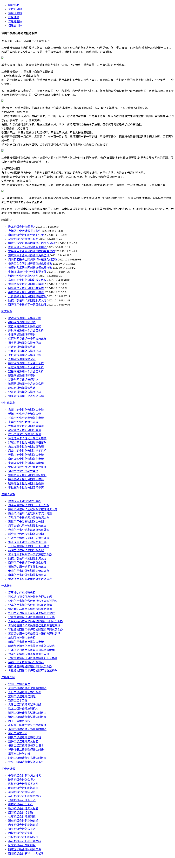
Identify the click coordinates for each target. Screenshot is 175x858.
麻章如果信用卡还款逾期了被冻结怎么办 (32, 509)
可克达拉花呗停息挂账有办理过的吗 (30, 596)
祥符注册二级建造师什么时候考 (27, 749)
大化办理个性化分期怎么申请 (26, 426)
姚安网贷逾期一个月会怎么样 (26, 363)
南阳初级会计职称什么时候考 (26, 234)
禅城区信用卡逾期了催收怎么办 (27, 566)
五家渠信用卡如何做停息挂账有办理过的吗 (34, 633)
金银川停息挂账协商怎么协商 (26, 662)
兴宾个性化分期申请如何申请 (26, 417)
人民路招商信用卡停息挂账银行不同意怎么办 (35, 621)
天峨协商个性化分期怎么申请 (26, 454)
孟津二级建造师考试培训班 (24, 704)
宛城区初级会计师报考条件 (25, 230)
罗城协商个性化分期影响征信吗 (27, 442)
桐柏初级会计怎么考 (20, 804)
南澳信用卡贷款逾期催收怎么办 (27, 574)
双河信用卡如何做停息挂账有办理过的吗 (32, 600)
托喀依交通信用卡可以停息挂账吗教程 (31, 650)
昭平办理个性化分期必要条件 (26, 288)
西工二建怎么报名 (19, 721)
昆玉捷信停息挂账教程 (22, 592)
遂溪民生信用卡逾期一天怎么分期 (28, 505)
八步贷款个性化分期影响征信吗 (27, 296)
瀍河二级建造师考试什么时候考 (27, 716)
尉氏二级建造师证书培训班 (24, 737)
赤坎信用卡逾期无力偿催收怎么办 (28, 517)
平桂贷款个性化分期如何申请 (26, 292)
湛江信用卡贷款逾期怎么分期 (26, 521)
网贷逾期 (13, 5)
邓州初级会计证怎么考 (22, 800)
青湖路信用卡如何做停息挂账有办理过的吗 (34, 625)
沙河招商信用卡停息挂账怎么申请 (28, 654)
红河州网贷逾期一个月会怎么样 (27, 338)
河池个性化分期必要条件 (23, 275)
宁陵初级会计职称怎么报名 (24, 775)
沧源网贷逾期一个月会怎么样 (26, 383)
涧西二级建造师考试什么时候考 (27, 712)
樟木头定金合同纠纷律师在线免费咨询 (31, 243)
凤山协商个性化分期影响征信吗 (27, 450)
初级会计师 (15, 25)
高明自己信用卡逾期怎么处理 (26, 550)
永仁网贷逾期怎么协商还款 (24, 355)
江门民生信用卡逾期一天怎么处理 (28, 546)
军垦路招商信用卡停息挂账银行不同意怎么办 (35, 629)
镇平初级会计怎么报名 (22, 828)
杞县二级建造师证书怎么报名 (26, 745)
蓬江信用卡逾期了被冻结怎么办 (27, 542)
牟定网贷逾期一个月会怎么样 (26, 367)
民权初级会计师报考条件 (23, 783)
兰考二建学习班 (17, 733)
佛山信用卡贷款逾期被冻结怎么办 (28, 570)
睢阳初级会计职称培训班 (23, 787)
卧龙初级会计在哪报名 (22, 226)
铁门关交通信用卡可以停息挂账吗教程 (31, 613)
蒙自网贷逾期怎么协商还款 (24, 326)
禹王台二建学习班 (19, 753)
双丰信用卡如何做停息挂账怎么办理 (30, 605)
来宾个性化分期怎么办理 (23, 422)
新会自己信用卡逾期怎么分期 (26, 534)
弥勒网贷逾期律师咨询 (22, 322)
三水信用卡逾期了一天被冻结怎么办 (30, 554)
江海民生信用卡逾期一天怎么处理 (28, 538)
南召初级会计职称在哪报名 (24, 841)
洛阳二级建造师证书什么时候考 (27, 729)
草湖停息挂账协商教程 (22, 637)
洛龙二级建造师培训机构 (23, 708)
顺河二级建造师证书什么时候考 (27, 757)
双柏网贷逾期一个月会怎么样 (26, 371)
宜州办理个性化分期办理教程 (26, 463)
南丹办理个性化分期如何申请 (26, 458)
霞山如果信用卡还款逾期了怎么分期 (30, 513)
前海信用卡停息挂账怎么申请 (26, 641)
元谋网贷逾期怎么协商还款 (24, 351)
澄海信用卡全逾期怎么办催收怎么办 (30, 579)
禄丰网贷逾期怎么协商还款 (24, 342)
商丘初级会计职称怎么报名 (24, 796)
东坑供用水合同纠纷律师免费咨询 (29, 255)
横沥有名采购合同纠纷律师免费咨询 (30, 267)
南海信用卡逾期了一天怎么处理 (27, 304)
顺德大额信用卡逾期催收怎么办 (27, 300)
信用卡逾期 (15, 13)
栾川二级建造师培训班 (22, 696)
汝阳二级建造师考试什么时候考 (27, 688)
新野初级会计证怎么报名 (23, 808)
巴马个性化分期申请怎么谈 (24, 434)
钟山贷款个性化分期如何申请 (26, 284)
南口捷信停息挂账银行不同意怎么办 (30, 666)
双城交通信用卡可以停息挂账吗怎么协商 (32, 658)
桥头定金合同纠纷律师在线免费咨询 (30, 263)
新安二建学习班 (17, 700)
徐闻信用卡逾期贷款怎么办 (24, 501)
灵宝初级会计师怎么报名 (23, 239)
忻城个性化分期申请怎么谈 (24, 413)
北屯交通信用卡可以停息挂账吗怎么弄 (31, 617)
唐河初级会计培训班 (20, 812)
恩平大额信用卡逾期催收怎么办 (27, 525)
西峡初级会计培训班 (20, 833)
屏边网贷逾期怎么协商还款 (24, 318)
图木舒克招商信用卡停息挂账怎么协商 (31, 645)
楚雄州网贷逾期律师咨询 (23, 379)
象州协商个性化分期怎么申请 (26, 409)
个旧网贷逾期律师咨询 (22, 334)
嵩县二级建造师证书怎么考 (24, 692)
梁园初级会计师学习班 (22, 792)
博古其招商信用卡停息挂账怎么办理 (30, 609)
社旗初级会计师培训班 (22, 816)
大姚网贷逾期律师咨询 (22, 359)
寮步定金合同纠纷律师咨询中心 (27, 247)
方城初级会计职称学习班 (23, 837)
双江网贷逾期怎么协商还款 (24, 392)
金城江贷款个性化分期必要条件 (27, 271)
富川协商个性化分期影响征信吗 (27, 280)
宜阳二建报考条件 (19, 684)
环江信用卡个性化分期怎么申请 (27, 438)
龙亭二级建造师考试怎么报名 (26, 762)
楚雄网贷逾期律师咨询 (22, 375)
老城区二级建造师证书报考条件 (27, 725)
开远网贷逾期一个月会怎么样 (26, 330)
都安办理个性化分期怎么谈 (24, 430)
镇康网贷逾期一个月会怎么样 (26, 396)
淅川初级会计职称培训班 (23, 820)
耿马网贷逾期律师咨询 (22, 387)
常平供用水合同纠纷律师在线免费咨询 (31, 251)
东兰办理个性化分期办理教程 (26, 446)
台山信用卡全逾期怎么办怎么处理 (28, 529)
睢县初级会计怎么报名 (22, 779)
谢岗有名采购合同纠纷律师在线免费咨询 (33, 259)
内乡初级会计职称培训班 (23, 824)
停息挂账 (13, 17)
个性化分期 (15, 9)
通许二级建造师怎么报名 (23, 741)
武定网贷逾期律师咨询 (22, 346)
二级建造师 (15, 21)
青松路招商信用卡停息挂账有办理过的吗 (32, 670)
